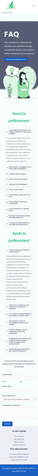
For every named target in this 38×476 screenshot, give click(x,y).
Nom (21, 381)
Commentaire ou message (11, 405)
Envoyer (7, 424)
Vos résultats (19, 436)
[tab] (19, 146)
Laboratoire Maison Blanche (19, 454)
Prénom (4, 381)
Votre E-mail (7, 386)
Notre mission (19, 442)
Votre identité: (7, 374)
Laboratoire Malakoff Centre (19, 457)
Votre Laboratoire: (9, 396)
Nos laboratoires (19, 445)
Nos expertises (19, 439)
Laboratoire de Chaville (19, 460)
